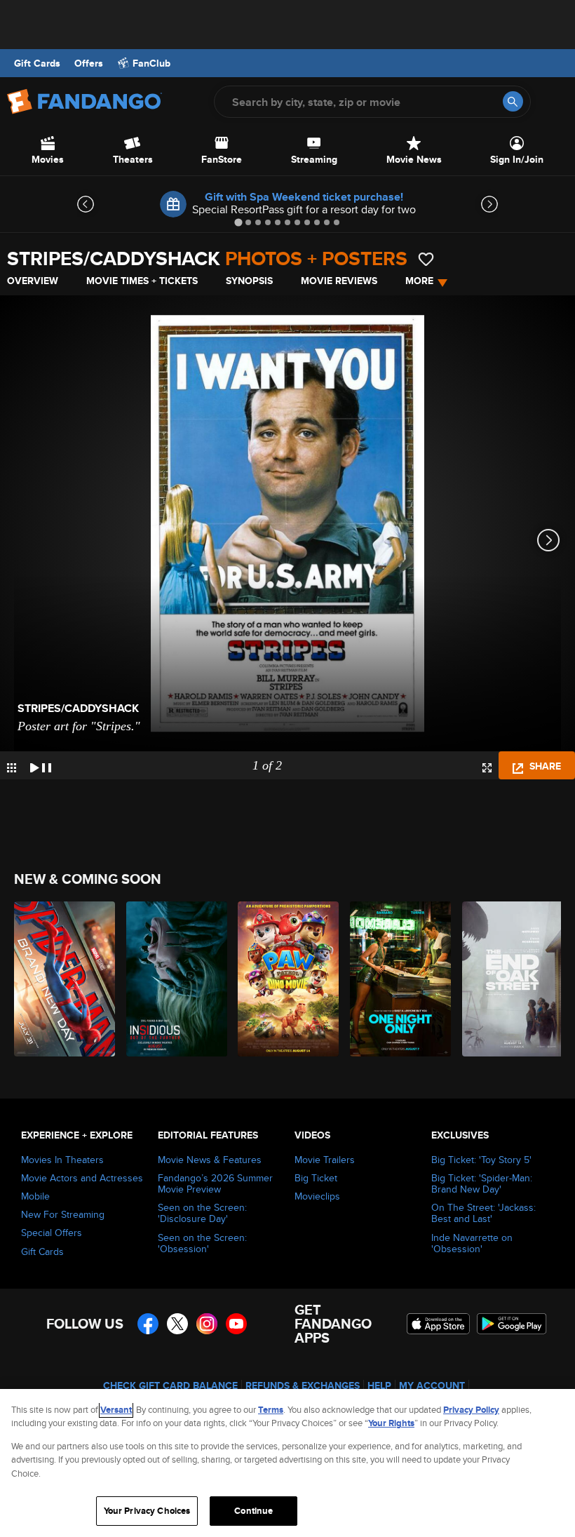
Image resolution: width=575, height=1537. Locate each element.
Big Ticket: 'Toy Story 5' (481, 1160)
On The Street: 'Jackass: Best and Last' (483, 1213)
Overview (32, 281)
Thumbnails (11, 767)
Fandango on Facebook (147, 1323)
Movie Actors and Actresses (82, 1178)
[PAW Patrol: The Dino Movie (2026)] (286, 978)
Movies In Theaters (62, 1160)
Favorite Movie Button (426, 259)
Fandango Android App (512, 1323)
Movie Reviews (339, 281)
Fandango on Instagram (206, 1323)
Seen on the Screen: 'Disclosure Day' (202, 1213)
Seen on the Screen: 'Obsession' (202, 1243)
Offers (88, 63)
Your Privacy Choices (147, 1510)
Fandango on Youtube (236, 1323)
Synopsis (249, 281)
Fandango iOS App (438, 1323)
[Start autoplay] (40, 765)
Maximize (487, 767)
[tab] (238, 222)
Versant (116, 1409)
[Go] (513, 101)
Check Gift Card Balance (170, 1385)
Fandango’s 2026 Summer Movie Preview (215, 1183)
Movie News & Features (210, 1160)
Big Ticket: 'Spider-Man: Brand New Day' (481, 1183)
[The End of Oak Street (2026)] (510, 978)
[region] (287, 1463)
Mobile (35, 1196)
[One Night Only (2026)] (398, 978)
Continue (253, 1510)
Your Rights (391, 1423)
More (419, 281)
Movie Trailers (325, 1160)
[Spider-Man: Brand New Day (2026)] (62, 978)
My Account (432, 1385)
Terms (270, 1409)
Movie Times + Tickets (142, 281)
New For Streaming (62, 1214)
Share (544, 766)
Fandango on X (177, 1323)
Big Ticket (316, 1178)
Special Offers (51, 1233)
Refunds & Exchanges (302, 1385)
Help (379, 1385)
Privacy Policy (471, 1409)
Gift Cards (37, 63)
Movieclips (317, 1196)
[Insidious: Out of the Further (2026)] (174, 978)
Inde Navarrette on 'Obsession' (472, 1243)
